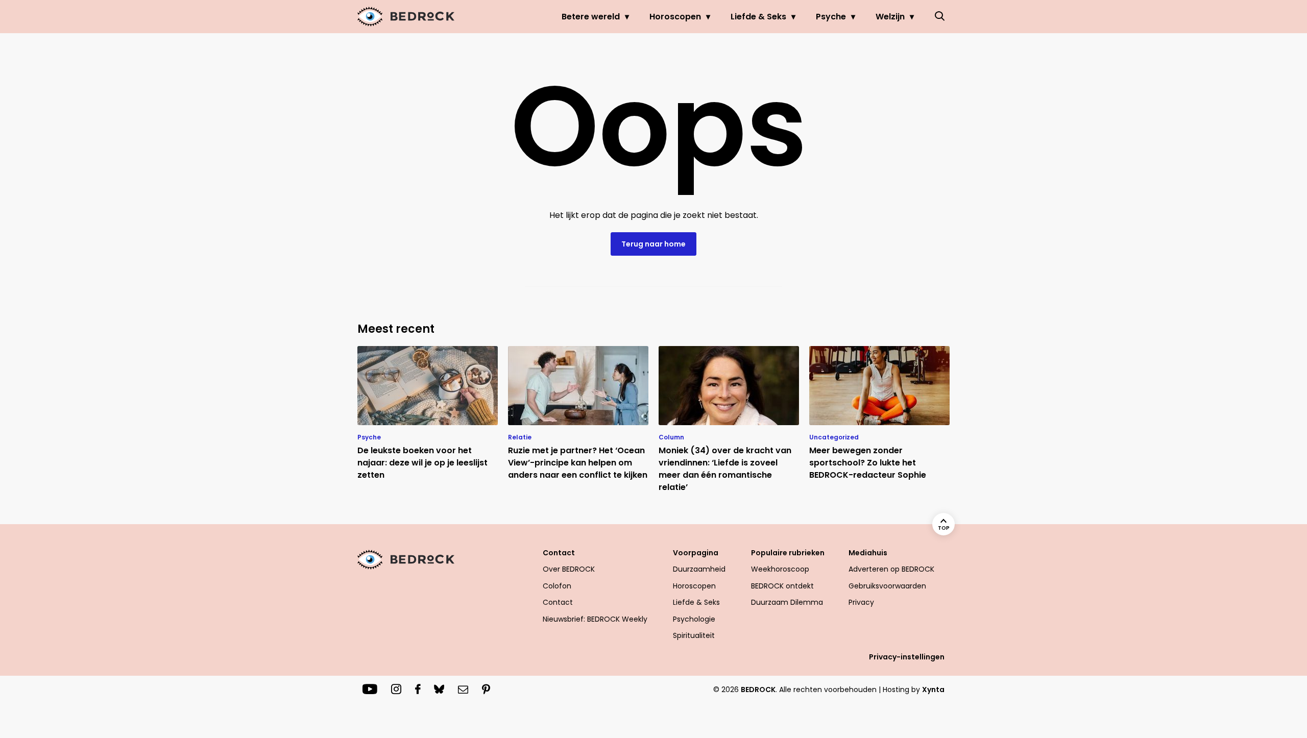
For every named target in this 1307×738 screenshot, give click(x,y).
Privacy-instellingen (907, 657)
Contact (558, 602)
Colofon (557, 586)
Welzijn (890, 16)
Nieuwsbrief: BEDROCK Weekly (595, 619)
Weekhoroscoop (780, 569)
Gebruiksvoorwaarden (887, 586)
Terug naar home (653, 244)
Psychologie (694, 619)
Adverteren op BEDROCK (891, 569)
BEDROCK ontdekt (782, 586)
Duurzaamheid (699, 569)
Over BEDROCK (569, 569)
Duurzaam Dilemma (787, 602)
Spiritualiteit (694, 635)
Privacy (861, 602)
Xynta (933, 689)
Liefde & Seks (758, 16)
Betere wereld (591, 16)
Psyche (831, 16)
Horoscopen (675, 16)
